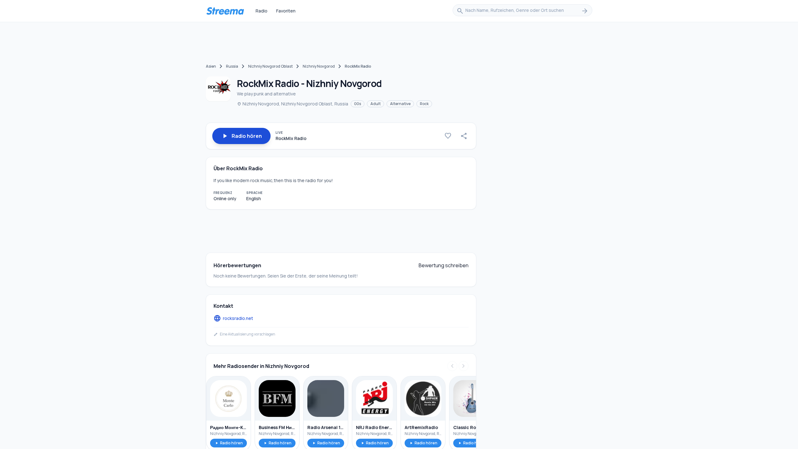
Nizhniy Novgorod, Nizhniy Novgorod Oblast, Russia (292, 104)
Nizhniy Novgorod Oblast (270, 66)
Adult (375, 103)
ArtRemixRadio (421, 427)
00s (357, 103)
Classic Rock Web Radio (471, 427)
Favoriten (286, 11)
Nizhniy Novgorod (319, 66)
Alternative (400, 103)
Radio (261, 11)
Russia (232, 66)
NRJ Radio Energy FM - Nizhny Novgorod (374, 427)
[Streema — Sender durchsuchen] (225, 11)
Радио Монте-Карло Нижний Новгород (228, 427)
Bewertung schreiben (444, 265)
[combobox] (522, 10)
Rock (424, 103)
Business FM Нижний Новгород (277, 427)
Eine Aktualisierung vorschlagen (244, 334)
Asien (211, 66)
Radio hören (228, 443)
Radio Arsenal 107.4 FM (325, 427)
